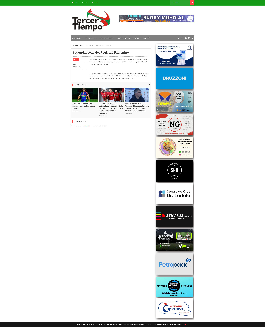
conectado (87, 126)
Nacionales (90, 38)
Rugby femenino (123, 38)
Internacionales (106, 38)
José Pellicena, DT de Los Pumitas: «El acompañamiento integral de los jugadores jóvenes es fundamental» (137, 107)
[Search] (192, 2)
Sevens (136, 38)
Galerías (146, 38)
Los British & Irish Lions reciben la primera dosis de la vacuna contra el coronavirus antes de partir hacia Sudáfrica (111, 108)
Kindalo (186, 324)
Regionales (76, 38)
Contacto (95, 3)
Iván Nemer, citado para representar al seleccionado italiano (83, 106)
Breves (82, 46)
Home (76, 46)
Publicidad (85, 3)
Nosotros (75, 3)
